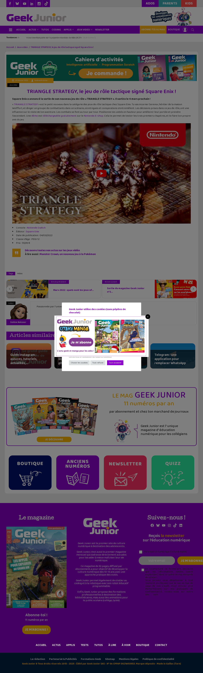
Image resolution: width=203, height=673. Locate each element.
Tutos (98, 645)
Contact (161, 645)
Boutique (142, 645)
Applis (70, 645)
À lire (112, 645)
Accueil (41, 645)
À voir (126, 645)
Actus (56, 645)
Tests (84, 645)
